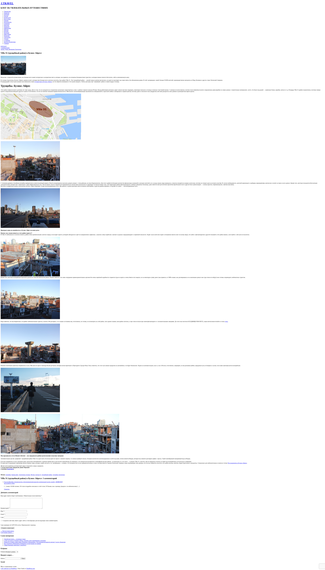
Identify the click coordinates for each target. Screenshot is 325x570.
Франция (6, 26)
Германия (7, 23)
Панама (6, 20)
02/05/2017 (4, 46)
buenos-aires (15, 474)
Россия (6, 16)
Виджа (33, 474)
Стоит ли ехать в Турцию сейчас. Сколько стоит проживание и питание (25, 540)
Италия (6, 31)
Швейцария (7, 28)
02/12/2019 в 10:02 (9, 483)
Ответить (6, 489)
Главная (6, 43)
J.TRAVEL (7, 3)
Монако (6, 29)
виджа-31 (38, 474)
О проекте (7, 40)
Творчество (7, 11)
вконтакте (10, 469)
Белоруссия (7, 17)
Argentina (8, 474)
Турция (6, 39)
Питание (6, 14)
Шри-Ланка (7, 34)
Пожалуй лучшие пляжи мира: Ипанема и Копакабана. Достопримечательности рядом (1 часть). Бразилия (34, 542)
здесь (226, 321)
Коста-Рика (7, 19)
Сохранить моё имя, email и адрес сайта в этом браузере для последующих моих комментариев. (30, 520)
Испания (6, 33)
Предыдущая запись (7, 531)
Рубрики (3, 551)
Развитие (6, 13)
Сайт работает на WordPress (9, 568)
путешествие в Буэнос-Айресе (43, 81)
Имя (2, 511)
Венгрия (6, 25)
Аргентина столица (24, 474)
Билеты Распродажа (10, 42)
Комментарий (5, 508)
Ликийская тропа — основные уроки (15, 539)
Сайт (2, 517)
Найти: (3, 558)
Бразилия (6, 36)
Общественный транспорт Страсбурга (15, 545)
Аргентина (7, 37)
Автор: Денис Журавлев (8, 49)
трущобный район (47, 474)
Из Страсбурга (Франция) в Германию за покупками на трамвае (22, 543)
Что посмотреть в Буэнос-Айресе (237, 463)
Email (3, 514)
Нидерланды (7, 22)
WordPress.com (30, 568)
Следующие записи (7, 532)
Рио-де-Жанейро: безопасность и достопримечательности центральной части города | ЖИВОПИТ (33, 482)
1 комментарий (5, 48)
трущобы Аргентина (59, 474)
